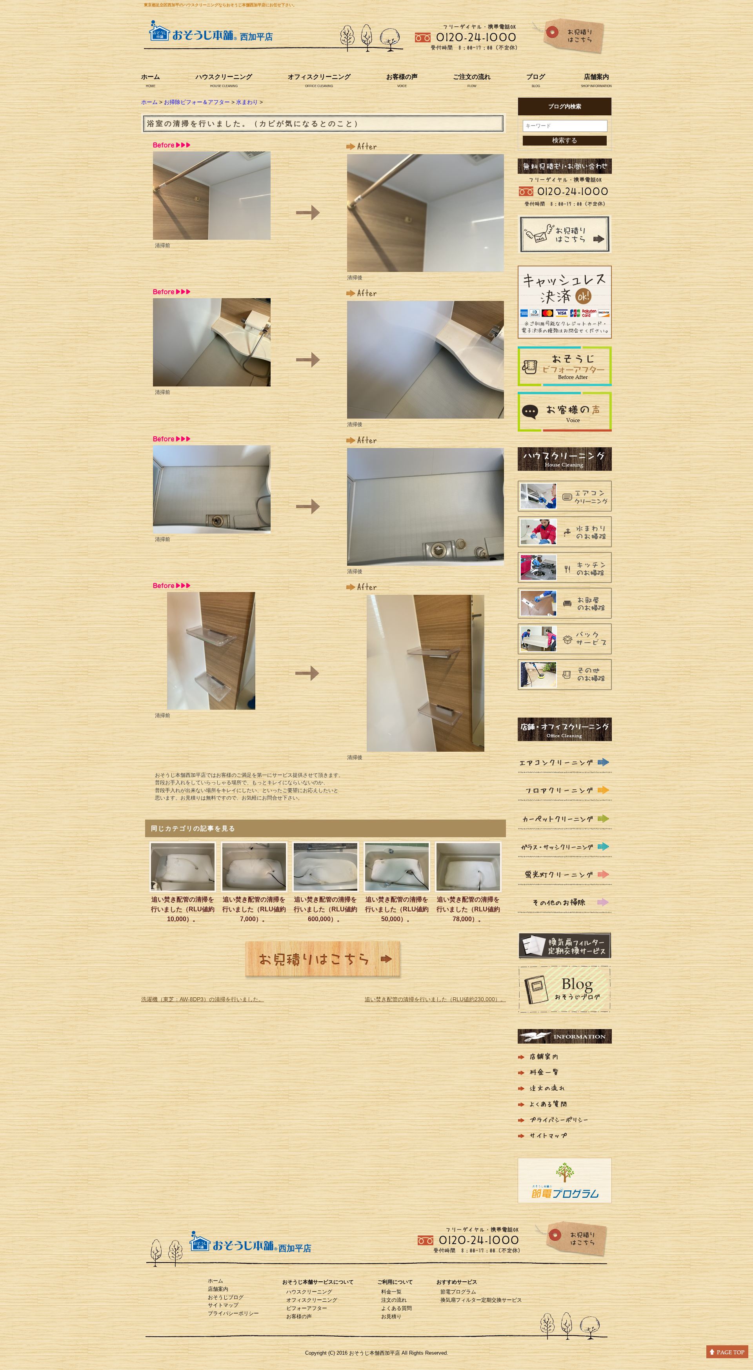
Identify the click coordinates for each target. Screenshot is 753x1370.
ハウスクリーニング (224, 76)
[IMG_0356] (212, 528)
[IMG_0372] (425, 413)
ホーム (150, 76)
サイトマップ (223, 1305)
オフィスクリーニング (319, 76)
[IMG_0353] (212, 381)
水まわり (247, 102)
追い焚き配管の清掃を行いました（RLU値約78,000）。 (468, 909)
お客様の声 (402, 76)
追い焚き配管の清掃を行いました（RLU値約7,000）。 (254, 909)
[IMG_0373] (425, 560)
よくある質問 (396, 1308)
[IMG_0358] (211, 704)
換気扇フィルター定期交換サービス (481, 1300)
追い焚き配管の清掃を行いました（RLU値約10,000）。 (183, 909)
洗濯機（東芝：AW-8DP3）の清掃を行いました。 (202, 999)
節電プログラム (458, 1292)
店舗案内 (596, 76)
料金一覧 (391, 1292)
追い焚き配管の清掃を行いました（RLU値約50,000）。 (397, 909)
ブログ (535, 76)
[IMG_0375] (425, 746)
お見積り (391, 1316)
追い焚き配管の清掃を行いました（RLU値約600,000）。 (325, 909)
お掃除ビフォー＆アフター (197, 102)
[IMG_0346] (212, 234)
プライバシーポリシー (233, 1313)
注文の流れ (394, 1300)
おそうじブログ (226, 1297)
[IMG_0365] (425, 267)
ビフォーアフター (306, 1308)
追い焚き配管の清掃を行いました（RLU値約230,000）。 (435, 999)
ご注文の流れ (472, 76)
